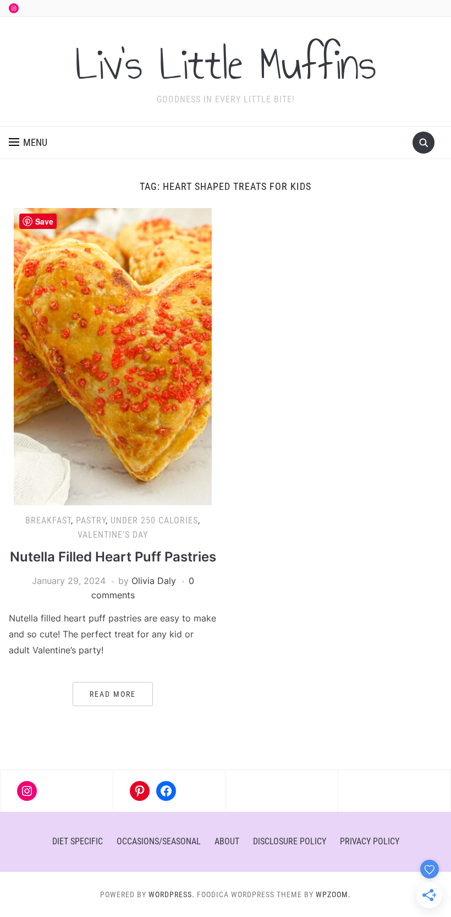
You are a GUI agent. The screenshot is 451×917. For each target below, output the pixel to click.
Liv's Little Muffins (225, 64)
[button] (28, 142)
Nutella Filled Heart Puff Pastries (113, 557)
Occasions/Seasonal (159, 841)
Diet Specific (77, 841)
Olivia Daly (153, 580)
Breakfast (48, 520)
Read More (113, 694)
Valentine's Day (113, 535)
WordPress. (171, 894)
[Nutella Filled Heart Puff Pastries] (113, 356)
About (227, 841)
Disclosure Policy (289, 841)
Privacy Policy (369, 841)
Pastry (91, 520)
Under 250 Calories (154, 520)
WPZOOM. (333, 894)
